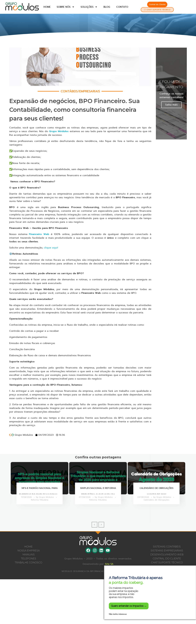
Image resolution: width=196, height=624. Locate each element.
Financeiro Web (39, 234)
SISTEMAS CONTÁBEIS (167, 546)
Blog (107, 7)
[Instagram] (95, 550)
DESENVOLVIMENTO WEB (166, 554)
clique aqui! (51, 248)
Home (47, 7)
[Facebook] (88, 550)
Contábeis (69, 91)
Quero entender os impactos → (129, 605)
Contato (122, 7)
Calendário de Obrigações (156, 499)
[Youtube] (108, 550)
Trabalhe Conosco (28, 562)
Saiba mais (171, 104)
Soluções (87, 7)
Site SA (109, 564)
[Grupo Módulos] (22, 6)
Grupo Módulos (59, 131)
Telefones (28, 558)
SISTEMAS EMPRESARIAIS (167, 550)
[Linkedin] (101, 550)
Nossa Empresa (28, 550)
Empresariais (89, 91)
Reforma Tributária (39, 499)
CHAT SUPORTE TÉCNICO (167, 562)
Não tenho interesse (118, 614)
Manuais (29, 554)
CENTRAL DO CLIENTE (167, 558)
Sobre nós (63, 7)
